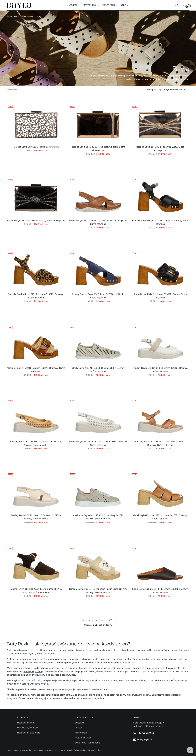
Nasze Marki (27, 16)
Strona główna (13, 16)
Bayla (28, 750)
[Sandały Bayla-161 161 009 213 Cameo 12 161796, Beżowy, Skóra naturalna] (36, 492)
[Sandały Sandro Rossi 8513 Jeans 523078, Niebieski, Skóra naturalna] (98, 270)
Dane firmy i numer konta (87, 742)
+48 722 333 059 (145, 733)
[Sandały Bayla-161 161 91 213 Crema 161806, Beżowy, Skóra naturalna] (160, 344)
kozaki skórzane (171, 695)
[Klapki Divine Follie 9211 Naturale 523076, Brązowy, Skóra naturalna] (36, 344)
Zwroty (78, 727)
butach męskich (99, 689)
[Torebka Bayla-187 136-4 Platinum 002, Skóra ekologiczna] (36, 197)
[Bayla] (19, 5)
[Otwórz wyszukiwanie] (176, 5)
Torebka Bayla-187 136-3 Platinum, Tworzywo (36, 147)
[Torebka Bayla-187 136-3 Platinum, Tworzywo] (36, 123)
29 (110, 620)
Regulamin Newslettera (28, 732)
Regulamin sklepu (26, 722)
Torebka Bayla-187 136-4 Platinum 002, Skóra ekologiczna (36, 220)
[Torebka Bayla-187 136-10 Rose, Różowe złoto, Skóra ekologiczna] (98, 123)
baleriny (39, 671)
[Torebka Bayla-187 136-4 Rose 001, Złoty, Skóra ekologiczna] (160, 123)
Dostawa (79, 722)
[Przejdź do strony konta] (182, 5)
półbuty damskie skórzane (174, 659)
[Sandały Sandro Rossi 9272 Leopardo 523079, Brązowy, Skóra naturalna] (36, 270)
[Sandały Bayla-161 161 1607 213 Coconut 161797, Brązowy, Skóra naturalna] (160, 418)
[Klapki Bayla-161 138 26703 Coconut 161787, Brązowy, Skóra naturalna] (160, 492)
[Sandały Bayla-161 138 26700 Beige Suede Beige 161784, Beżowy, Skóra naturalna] (98, 565)
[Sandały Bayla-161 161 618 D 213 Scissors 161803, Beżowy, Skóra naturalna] (36, 418)
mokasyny (29, 671)
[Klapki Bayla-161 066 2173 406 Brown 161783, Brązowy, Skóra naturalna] (160, 565)
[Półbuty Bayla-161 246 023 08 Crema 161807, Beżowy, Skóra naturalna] (98, 344)
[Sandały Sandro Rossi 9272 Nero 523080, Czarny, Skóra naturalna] (160, 197)
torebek (33, 689)
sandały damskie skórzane (46, 668)
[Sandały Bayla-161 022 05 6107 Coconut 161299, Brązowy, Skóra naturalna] (98, 197)
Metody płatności (83, 737)
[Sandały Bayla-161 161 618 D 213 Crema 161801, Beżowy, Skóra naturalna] (98, 418)
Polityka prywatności (27, 727)
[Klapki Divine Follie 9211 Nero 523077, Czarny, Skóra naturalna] (160, 270)
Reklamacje (81, 732)
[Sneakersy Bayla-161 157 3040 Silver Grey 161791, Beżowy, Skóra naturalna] (98, 492)
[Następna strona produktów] (116, 619)
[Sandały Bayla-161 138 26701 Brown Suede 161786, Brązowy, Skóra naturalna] (36, 565)
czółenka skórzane (131, 668)
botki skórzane (80, 668)
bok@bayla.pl (144, 739)
